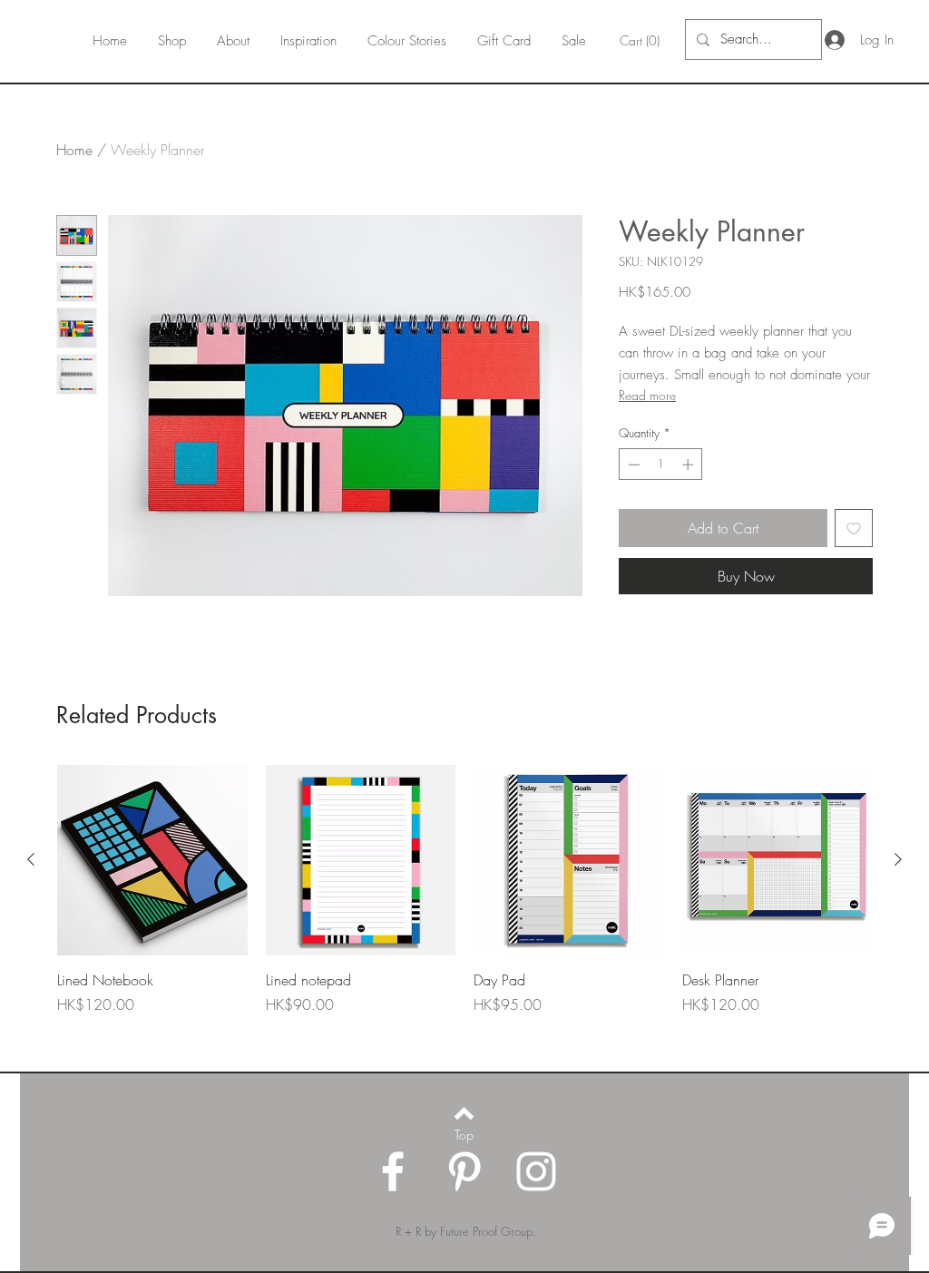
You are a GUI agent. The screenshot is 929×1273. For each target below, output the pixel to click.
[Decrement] (632, 464)
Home (74, 150)
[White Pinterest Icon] (464, 1171)
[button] (642, 41)
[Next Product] (898, 859)
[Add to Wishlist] (854, 528)
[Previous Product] (31, 859)
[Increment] (689, 464)
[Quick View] (152, 860)
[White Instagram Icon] (536, 1171)
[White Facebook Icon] (393, 1171)
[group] (464, 910)
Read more (647, 395)
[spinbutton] (661, 464)
